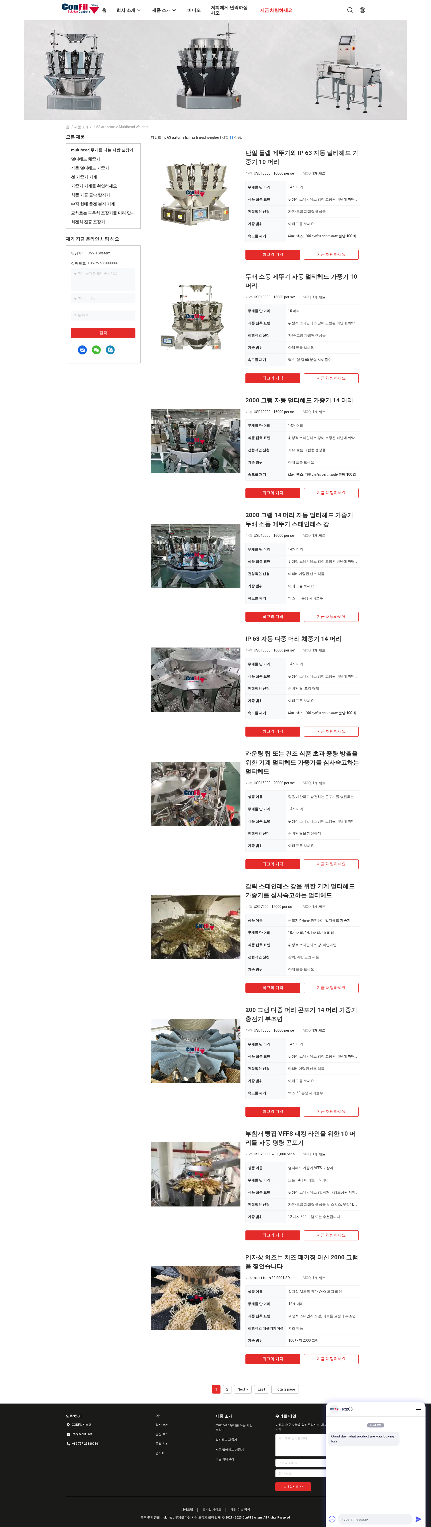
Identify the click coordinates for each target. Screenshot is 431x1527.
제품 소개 (81, 127)
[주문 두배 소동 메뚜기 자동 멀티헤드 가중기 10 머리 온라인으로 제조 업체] (195, 317)
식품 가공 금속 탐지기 (90, 195)
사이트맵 (187, 1509)
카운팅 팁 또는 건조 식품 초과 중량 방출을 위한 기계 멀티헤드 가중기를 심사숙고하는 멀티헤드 (302, 762)
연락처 (160, 1453)
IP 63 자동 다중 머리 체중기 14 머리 (293, 638)
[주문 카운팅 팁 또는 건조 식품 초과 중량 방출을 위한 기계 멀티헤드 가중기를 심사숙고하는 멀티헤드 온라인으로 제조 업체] (195, 794)
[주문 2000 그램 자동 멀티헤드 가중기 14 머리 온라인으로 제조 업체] (195, 441)
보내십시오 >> (293, 1486)
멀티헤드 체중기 (85, 159)
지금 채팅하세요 (331, 254)
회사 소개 (162, 1424)
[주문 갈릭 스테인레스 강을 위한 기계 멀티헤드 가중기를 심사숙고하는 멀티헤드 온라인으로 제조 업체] (195, 927)
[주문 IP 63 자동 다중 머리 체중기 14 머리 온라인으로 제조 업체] (195, 679)
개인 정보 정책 (240, 1509)
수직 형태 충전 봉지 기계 (93, 204)
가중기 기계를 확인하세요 (94, 186)
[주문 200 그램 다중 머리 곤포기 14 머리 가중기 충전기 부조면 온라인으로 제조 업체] (195, 1050)
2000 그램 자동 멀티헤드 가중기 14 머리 (299, 400)
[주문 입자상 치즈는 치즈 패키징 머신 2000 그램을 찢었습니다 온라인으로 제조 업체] (195, 1298)
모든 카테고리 (225, 1459)
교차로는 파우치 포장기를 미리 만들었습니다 (103, 213)
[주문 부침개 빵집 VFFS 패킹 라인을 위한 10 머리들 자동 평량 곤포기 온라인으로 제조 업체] (195, 1174)
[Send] (419, 1519)
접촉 (103, 332)
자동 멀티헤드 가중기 (90, 168)
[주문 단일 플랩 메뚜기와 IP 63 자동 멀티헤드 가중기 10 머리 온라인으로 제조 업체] (195, 193)
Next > (243, 1389)
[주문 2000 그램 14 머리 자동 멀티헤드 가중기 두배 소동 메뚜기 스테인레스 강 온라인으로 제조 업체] (195, 555)
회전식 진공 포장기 (88, 221)
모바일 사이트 (212, 1509)
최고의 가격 (272, 254)
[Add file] (332, 1519)
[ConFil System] (81, 8)
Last (261, 1389)
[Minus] (419, 1409)
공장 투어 (162, 1434)
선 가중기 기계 (84, 177)
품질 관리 (162, 1443)
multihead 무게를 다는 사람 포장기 (102, 150)
